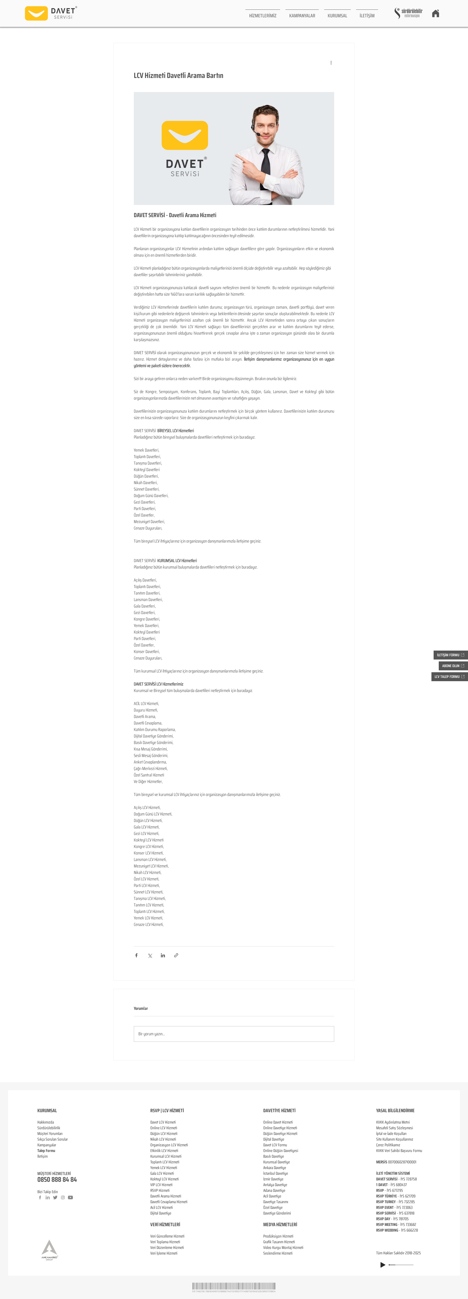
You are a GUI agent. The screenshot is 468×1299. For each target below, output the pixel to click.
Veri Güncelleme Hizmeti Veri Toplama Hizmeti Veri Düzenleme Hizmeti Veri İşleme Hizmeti (167, 1244)
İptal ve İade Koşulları (391, 1133)
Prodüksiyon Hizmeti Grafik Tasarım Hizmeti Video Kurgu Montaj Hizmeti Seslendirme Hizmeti (283, 1244)
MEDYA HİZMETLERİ (280, 1224)
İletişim (42, 1156)
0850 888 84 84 (57, 1179)
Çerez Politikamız (388, 1145)
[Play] (383, 1265)
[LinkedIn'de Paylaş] (162, 955)
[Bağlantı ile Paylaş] (176, 955)
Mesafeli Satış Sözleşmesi (394, 1128)
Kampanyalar (46, 1145)
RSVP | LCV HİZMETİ (167, 1110)
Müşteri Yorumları (50, 1133)
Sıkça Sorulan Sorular (52, 1139)
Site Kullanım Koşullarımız (394, 1139)
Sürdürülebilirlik (48, 1128)
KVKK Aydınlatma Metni (393, 1122)
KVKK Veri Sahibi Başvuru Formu (399, 1150)
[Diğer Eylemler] (331, 62)
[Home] (435, 13)
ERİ (177, 1224)
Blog (40, 1162)
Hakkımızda (45, 1122)
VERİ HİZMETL (162, 1224)
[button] (263, 13)
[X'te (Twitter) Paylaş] (149, 955)
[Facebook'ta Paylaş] (136, 955)
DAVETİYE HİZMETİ (279, 1110)
